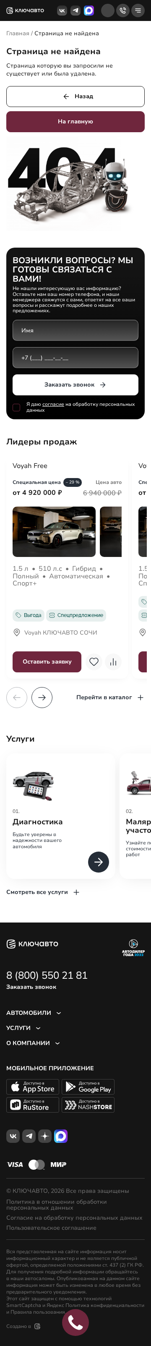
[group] (60, 816)
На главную (75, 121)
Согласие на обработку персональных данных (74, 1218)
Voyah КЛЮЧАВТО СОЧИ (60, 633)
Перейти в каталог (104, 697)
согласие (53, 404)
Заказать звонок (69, 385)
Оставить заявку (47, 662)
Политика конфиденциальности (104, 1305)
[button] (41, 697)
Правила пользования (37, 1312)
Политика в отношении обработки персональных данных (56, 1205)
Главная (17, 33)
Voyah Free (30, 466)
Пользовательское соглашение (51, 1228)
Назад (84, 96)
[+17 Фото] (67, 532)
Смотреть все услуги (37, 892)
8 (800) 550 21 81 (47, 975)
